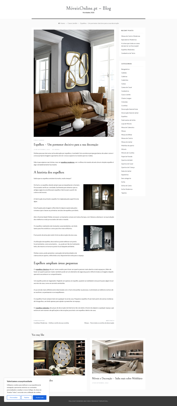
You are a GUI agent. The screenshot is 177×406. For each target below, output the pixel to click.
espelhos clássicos (42, 269)
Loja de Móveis (126, 124)
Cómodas (124, 102)
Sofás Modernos (127, 189)
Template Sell (103, 401)
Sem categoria (126, 178)
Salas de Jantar (126, 171)
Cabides (124, 73)
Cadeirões (124, 80)
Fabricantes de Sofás (128, 120)
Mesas (123, 131)
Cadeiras (124, 76)
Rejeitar (26, 397)
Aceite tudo (40, 397)
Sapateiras (125, 175)
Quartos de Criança (127, 167)
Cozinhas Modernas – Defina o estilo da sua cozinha (51, 323)
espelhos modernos (67, 162)
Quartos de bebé (127, 160)
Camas (123, 84)
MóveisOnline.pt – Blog (88, 8)
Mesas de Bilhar (126, 135)
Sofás (123, 182)
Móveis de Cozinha (127, 153)
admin (57, 149)
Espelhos (124, 116)
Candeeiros (125, 91)
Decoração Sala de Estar (129, 109)
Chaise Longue (126, 98)
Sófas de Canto (126, 186)
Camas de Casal (126, 87)
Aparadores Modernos (129, 40)
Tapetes (124, 193)
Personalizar (14, 397)
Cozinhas (124, 105)
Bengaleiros (125, 69)
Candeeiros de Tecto (128, 53)
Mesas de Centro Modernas (130, 36)
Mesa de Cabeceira (127, 127)
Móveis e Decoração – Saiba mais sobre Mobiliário (117, 378)
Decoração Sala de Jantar (130, 113)
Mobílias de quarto (127, 145)
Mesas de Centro (127, 138)
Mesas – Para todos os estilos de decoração (99, 323)
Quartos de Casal (127, 164)
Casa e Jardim (39, 140)
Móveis (123, 149)
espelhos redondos (42, 308)
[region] (26, 390)
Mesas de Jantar (126, 142)
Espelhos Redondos (128, 50)
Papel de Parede (126, 156)
